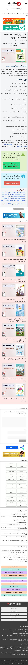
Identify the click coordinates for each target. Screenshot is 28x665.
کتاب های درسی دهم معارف (19, 209)
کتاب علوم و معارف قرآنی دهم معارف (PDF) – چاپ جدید (13, 201)
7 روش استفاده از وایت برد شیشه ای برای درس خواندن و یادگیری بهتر (15, 537)
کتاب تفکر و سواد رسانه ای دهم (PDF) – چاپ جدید (13, 196)
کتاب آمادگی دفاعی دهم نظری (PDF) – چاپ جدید (13, 192)
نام (25, 430)
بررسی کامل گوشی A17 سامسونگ (20, 520)
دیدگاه (24, 416)
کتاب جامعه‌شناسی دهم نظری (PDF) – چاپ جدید (14, 198)
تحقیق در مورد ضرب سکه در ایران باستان (19, 514)
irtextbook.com (22, 146)
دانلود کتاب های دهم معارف (12, 183)
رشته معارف (22, 14)
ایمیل (24, 435)
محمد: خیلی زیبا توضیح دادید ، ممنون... (20, 633)
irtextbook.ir (8, 144)
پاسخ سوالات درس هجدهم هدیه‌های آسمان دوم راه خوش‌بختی (14, 550)
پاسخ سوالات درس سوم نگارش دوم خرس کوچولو (17, 555)
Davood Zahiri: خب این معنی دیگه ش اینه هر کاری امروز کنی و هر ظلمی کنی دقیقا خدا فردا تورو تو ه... (14, 639)
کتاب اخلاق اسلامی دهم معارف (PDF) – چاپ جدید (13, 204)
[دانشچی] (14, 4)
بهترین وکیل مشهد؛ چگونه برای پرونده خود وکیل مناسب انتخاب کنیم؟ (14, 533)
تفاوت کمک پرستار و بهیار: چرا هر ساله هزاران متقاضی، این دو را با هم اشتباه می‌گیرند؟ (14, 527)
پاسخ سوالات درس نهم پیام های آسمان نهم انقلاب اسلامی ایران (14, 557)
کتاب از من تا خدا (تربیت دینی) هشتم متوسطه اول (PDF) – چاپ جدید (16, 320)
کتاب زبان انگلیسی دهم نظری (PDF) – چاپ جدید (13, 194)
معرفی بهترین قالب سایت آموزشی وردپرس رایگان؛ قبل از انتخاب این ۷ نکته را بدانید (14, 517)
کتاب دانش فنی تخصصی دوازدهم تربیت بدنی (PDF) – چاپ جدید (15, 340)
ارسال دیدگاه (12, 41)
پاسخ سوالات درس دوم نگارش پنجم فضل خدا (18, 552)
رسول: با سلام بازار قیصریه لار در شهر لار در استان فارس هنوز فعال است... (15, 636)
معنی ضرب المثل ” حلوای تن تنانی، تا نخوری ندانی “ (16, 559)
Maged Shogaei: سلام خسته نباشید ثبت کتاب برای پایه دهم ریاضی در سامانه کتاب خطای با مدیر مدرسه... (15, 630)
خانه (27, 14)
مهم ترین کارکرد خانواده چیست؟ (20, 530)
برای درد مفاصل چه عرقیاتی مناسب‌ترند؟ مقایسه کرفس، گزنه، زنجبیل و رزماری (15, 540)
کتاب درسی (19, 41)
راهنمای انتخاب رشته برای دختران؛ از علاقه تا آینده (17, 525)
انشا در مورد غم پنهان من (22, 562)
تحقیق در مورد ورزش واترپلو (21, 522)
